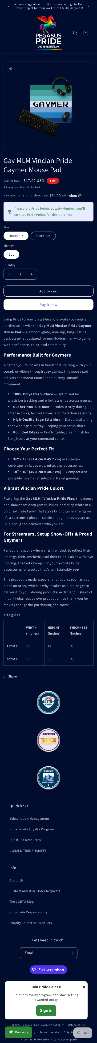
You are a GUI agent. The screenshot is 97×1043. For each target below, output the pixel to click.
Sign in (46, 1011)
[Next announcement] (88, 6)
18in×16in (16, 236)
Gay (11, 254)
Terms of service (50, 1032)
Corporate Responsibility (28, 912)
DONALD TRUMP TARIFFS (28, 850)
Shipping (8, 187)
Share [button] (12, 676)
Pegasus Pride (30, 1024)
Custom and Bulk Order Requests (34, 891)
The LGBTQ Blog (21, 901)
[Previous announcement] (9, 6)
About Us (16, 880)
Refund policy (76, 1024)
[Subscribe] (72, 952)
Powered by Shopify (52, 1024)
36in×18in (43, 236)
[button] (9, 33)
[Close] (84, 987)
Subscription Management (29, 818)
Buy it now (48, 304)
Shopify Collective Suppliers (30, 923)
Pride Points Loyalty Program (31, 829)
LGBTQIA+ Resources (25, 840)
